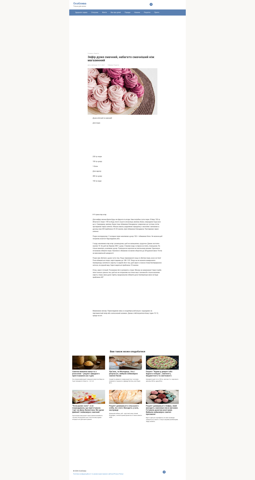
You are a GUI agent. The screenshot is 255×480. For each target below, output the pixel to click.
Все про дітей (116, 12)
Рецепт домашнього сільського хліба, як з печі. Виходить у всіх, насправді (124, 408)
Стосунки (94, 12)
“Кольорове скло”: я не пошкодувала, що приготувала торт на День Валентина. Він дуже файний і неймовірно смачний (88, 409)
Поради (127, 12)
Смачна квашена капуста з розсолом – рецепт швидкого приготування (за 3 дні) (86, 373)
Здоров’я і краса (81, 12)
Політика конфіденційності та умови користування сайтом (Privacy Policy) (98, 474)
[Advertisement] (127, 32)
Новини (137, 12)
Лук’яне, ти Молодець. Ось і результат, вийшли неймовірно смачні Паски (123, 373)
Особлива (79, 3)
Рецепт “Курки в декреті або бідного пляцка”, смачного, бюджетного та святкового (159, 373)
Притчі (156, 12)
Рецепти (147, 12)
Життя (104, 12)
